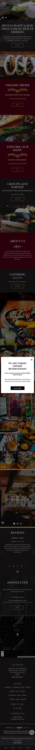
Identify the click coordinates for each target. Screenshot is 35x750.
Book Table (17, 388)
